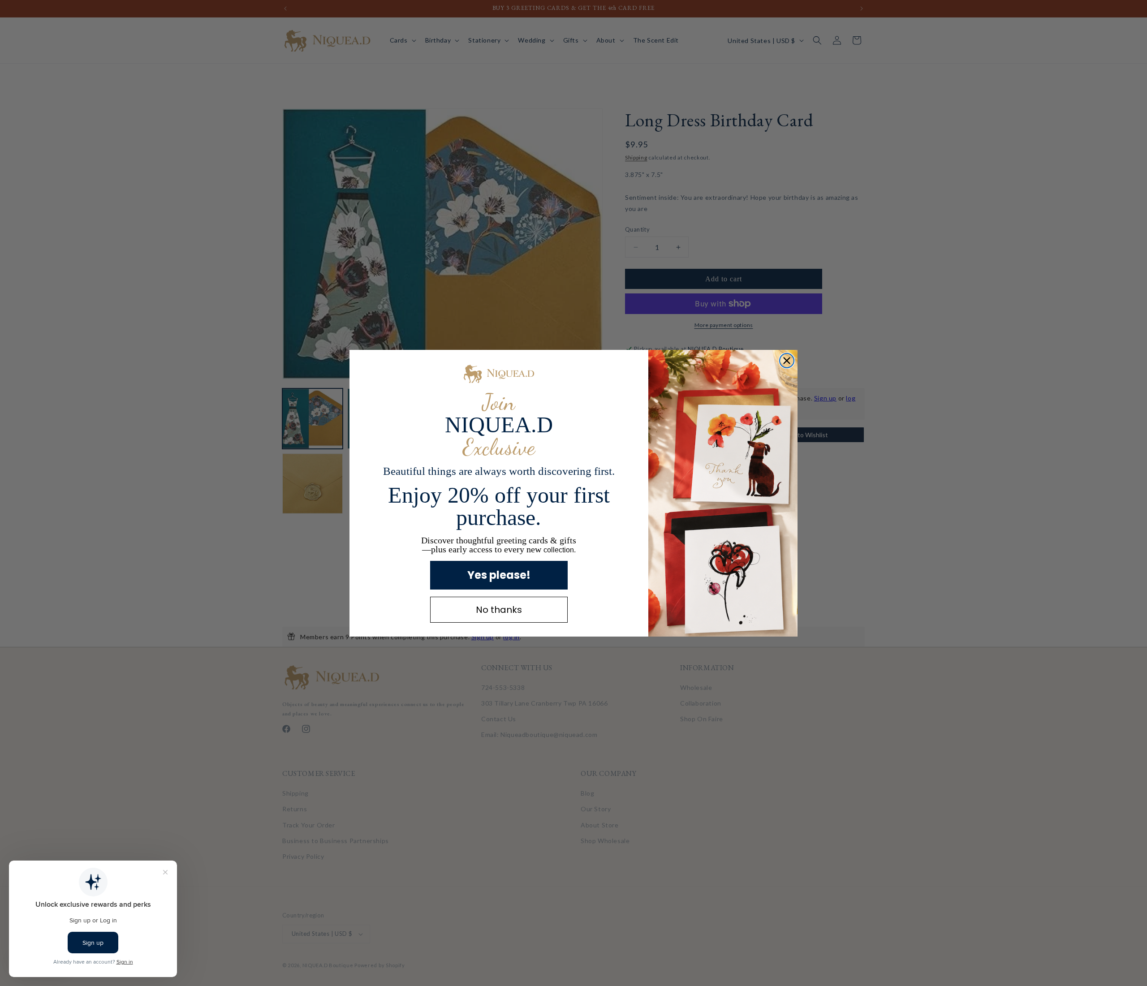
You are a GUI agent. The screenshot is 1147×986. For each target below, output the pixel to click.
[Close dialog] (787, 360)
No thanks (499, 609)
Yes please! (498, 575)
